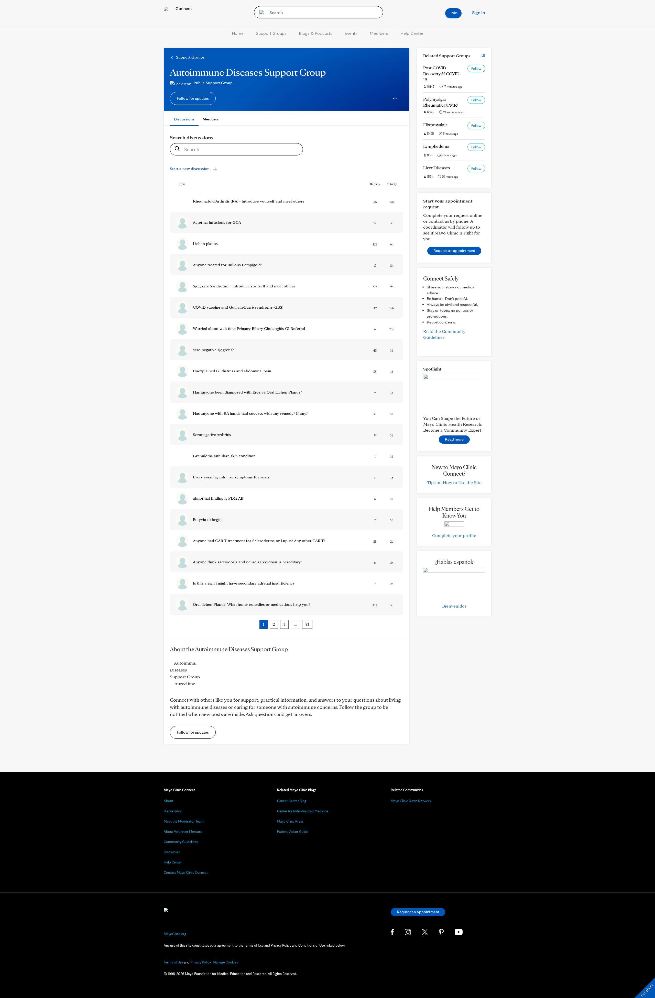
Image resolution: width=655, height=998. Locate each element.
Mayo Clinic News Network (411, 801)
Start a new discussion (190, 168)
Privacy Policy (200, 962)
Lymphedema (436, 146)
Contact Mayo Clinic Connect (186, 872)
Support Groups (271, 33)
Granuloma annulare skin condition (224, 455)
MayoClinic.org (175, 934)
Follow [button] (476, 68)
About (168, 801)
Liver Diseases (436, 167)
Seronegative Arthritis (212, 434)
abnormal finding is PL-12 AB (218, 498)
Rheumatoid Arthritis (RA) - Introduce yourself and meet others (248, 201)
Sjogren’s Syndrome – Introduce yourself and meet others (244, 286)
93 (307, 624)
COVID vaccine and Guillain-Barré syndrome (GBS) (238, 307)
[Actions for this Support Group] (395, 98)
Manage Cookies (225, 962)
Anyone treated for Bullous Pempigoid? (227, 264)
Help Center (411, 33)
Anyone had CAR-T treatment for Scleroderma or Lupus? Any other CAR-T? (259, 540)
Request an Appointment (418, 911)
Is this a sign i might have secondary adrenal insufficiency (244, 583)
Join (453, 12)
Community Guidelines (181, 842)
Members (379, 33)
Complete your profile (454, 535)
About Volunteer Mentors (183, 831)
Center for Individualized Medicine (302, 811)
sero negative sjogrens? (213, 349)
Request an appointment (454, 250)
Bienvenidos (454, 606)
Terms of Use (173, 962)
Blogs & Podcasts (315, 33)
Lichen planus (205, 243)
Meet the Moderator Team (184, 821)
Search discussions (191, 137)
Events (351, 33)
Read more (454, 439)
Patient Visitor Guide (292, 831)
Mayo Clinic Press (290, 821)
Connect (183, 8)
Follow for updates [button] (193, 98)
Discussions (184, 119)
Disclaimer (172, 852)
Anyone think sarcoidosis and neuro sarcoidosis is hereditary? (247, 561)
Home (238, 33)
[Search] (260, 12)
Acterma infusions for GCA (217, 222)
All (482, 55)
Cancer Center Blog (291, 801)
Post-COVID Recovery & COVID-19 (442, 73)
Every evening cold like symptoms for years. (232, 477)
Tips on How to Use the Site (454, 482)
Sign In (478, 12)
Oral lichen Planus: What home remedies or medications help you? (251, 604)
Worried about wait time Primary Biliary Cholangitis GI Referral (249, 328)
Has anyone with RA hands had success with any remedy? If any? (250, 413)
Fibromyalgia (435, 124)
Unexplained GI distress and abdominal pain (232, 370)
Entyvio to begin (207, 519)
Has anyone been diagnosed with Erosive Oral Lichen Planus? (247, 392)
